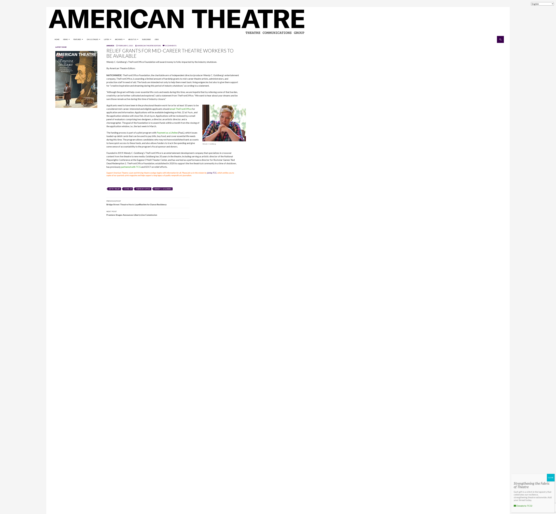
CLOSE (550, 477)
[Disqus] (301, 262)
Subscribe (146, 39)
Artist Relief (114, 189)
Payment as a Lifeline (167, 132)
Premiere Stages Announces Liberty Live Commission (131, 213)
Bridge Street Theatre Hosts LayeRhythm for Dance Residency (136, 203)
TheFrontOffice (143, 189)
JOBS (156, 39)
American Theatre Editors (149, 46)
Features (77, 39)
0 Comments (170, 46)
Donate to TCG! (524, 505)
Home (57, 39)
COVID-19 (128, 189)
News (65, 39)
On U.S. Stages (92, 39)
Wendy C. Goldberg (163, 189)
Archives (118, 39)
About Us (132, 39)
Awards (110, 46)
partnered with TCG (131, 166)
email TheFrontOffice (181, 108)
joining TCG (211, 172)
